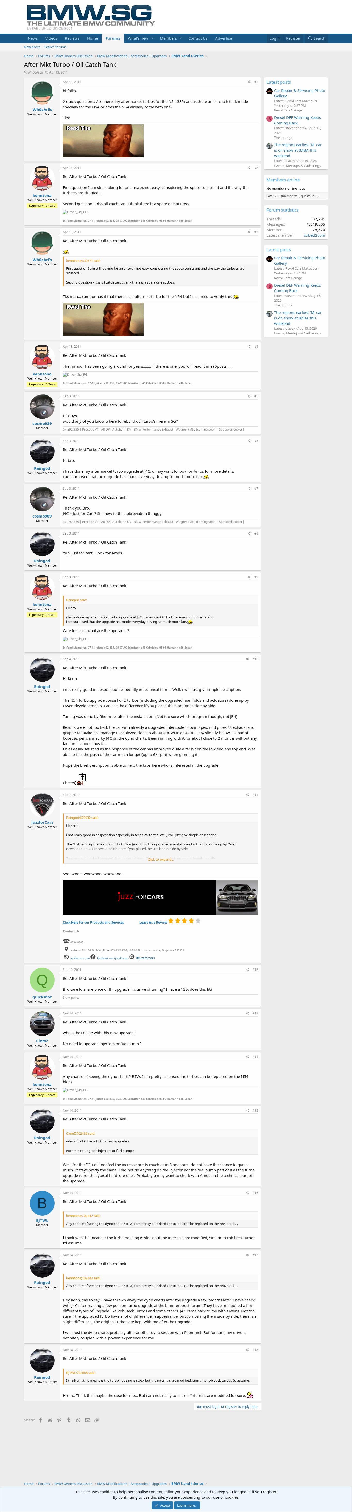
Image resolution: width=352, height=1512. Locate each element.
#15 (255, 1110)
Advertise (223, 38)
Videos (51, 38)
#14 (255, 1057)
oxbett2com (314, 235)
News (33, 38)
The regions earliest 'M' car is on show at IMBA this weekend (298, 150)
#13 (255, 1013)
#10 (255, 659)
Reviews (72, 38)
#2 (256, 168)
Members (168, 38)
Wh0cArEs (35, 72)
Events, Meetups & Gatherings (297, 165)
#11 (255, 795)
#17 (255, 1255)
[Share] (249, 82)
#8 (256, 533)
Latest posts (278, 82)
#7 (256, 488)
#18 (255, 1350)
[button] (152, 38)
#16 (255, 1193)
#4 (256, 346)
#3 (256, 232)
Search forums (55, 47)
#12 (255, 969)
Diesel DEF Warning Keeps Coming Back (297, 120)
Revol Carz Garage (288, 110)
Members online (283, 180)
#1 (256, 82)
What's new (138, 38)
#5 (256, 396)
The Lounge (283, 137)
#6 (256, 441)
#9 (256, 577)
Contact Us (197, 38)
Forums (113, 38)
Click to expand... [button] (161, 859)
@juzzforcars (145, 958)
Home (92, 38)
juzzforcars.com (80, 958)
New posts (32, 47)
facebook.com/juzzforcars (113, 958)
